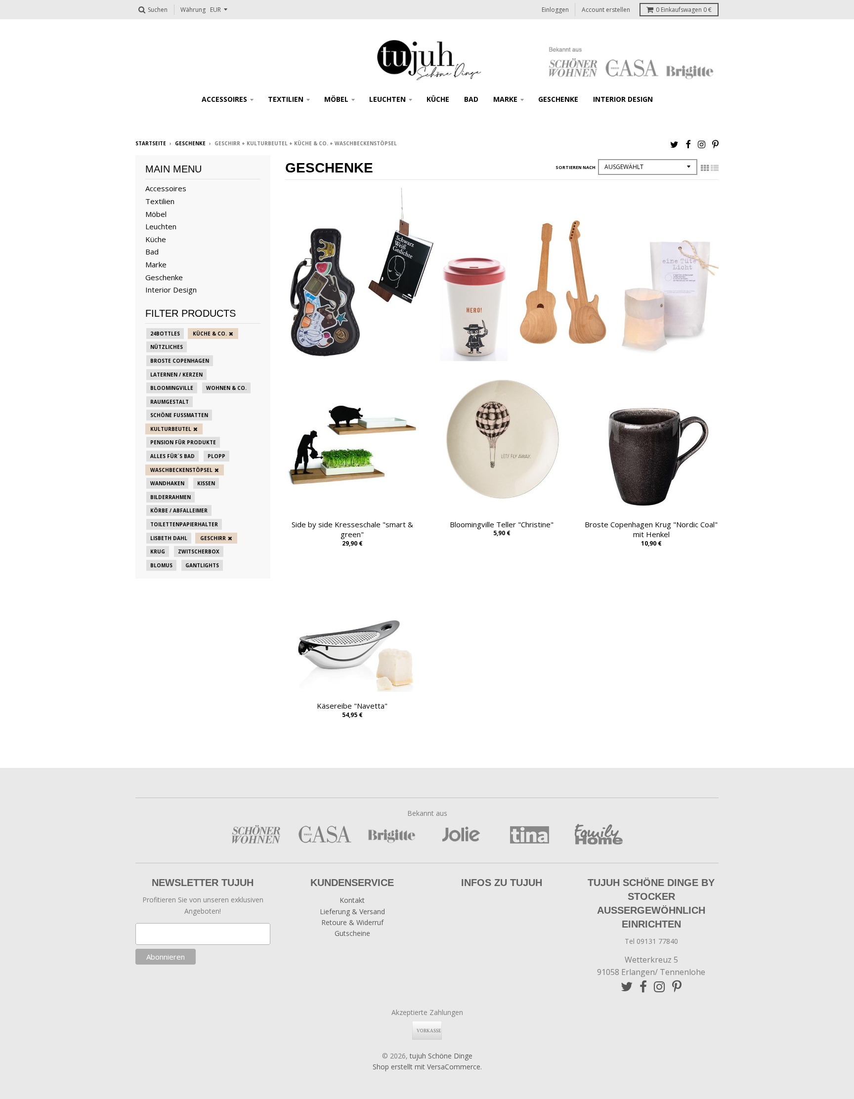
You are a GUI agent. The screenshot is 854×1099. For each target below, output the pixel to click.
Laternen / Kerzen (176, 374)
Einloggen (555, 9)
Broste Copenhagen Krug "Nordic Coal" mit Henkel (651, 529)
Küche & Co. (210, 333)
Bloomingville (171, 387)
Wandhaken (167, 483)
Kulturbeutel (170, 428)
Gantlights (202, 565)
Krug (157, 551)
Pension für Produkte (183, 442)
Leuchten (387, 99)
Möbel (336, 99)
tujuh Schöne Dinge (441, 1055)
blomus (161, 565)
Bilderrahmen (170, 497)
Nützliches (166, 346)
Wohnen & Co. (226, 387)
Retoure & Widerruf (352, 922)
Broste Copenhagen (179, 360)
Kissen (206, 483)
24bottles (165, 333)
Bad (471, 99)
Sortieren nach (575, 167)
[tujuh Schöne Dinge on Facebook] (688, 144)
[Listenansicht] (715, 168)
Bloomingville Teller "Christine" (502, 524)
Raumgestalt (169, 401)
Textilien (285, 99)
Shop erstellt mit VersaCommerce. (427, 1066)
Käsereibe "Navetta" (352, 706)
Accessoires (224, 99)
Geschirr (213, 538)
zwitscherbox (198, 551)
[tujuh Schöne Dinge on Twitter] (674, 144)
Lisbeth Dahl (168, 538)
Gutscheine (352, 933)
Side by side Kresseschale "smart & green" (352, 529)
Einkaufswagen (684, 9)
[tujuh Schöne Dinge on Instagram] (701, 144)
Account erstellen (606, 9)
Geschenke (558, 99)
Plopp (216, 456)
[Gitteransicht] (705, 168)
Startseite (150, 143)
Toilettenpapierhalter (184, 524)
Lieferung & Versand (352, 911)
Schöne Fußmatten (179, 415)
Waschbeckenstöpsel (181, 469)
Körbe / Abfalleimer (179, 510)
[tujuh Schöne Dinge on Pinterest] (715, 144)
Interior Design (623, 99)
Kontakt (352, 900)
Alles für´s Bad (172, 456)
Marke (505, 99)
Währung (193, 9)
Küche (438, 99)
